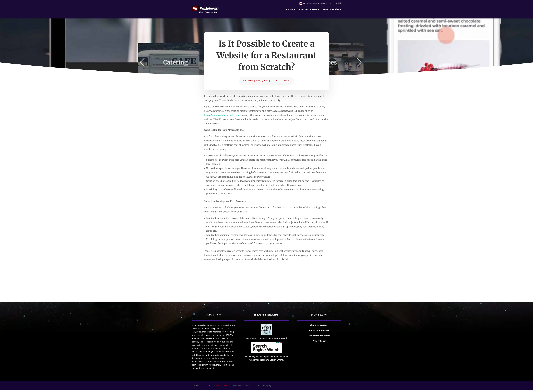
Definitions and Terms (319, 335)
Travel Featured (281, 80)
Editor (249, 80)
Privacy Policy (319, 341)
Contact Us (326, 3)
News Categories (331, 9)
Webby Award (280, 338)
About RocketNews (307, 9)
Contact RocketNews (319, 330)
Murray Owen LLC (223, 385)
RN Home (290, 9)
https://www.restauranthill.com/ (221, 115)
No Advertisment (311, 3)
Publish (338, 3)
